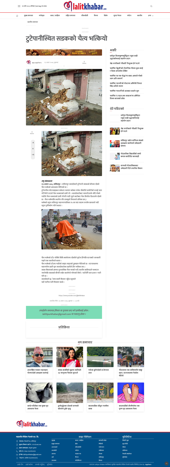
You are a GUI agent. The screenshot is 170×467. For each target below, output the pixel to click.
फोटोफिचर (78, 460)
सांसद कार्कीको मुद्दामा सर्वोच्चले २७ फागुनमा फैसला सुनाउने (69, 371)
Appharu (148, 464)
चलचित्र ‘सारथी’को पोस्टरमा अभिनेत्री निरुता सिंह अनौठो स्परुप (126, 85)
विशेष (106, 15)
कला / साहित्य (55, 15)
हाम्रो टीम (20, 464)
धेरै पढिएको (117, 109)
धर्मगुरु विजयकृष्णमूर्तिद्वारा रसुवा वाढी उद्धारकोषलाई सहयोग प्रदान (124, 57)
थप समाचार (85, 342)
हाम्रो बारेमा (29, 464)
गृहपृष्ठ (53, 440)
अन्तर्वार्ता (54, 450)
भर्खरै (113, 50)
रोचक (100, 453)
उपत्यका (54, 460)
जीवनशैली (84, 15)
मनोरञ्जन (41, 15)
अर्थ (53, 457)
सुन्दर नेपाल (117, 15)
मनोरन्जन (101, 447)
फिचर (96, 15)
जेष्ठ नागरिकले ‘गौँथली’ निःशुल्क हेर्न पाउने (125, 63)
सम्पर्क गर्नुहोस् (39, 464)
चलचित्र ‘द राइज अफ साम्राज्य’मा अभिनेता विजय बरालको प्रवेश (125, 97)
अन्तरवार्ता (54, 447)
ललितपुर (101, 457)
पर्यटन (129, 15)
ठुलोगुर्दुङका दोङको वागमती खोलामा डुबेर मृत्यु (68, 407)
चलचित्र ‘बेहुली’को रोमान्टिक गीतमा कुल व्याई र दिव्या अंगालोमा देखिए (126, 69)
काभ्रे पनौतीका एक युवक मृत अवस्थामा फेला (37, 407)
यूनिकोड (124, 457)
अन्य (149, 15)
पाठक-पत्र (78, 453)
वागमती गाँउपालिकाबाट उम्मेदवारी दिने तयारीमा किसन (131, 167)
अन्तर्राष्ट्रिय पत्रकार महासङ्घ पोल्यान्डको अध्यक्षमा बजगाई (37, 371)
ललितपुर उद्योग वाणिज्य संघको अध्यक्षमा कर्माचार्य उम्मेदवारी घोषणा (132, 143)
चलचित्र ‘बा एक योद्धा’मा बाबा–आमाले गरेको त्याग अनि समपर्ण (126, 77)
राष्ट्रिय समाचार (70, 15)
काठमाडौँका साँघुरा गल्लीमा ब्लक (98, 407)
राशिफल (101, 450)
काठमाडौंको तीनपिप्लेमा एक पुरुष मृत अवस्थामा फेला (129, 407)
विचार (100, 460)
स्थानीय (139, 15)
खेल (76, 443)
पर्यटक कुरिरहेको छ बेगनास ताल (98, 371)
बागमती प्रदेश (102, 440)
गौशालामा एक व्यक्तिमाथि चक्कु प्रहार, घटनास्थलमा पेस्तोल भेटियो (130, 372)
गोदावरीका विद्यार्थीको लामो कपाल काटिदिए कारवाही (131, 155)
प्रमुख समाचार (56, 443)
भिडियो (101, 443)
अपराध (54, 453)
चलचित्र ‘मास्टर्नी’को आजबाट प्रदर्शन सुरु (124, 91)
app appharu (37, 62)
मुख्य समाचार (28, 15)
